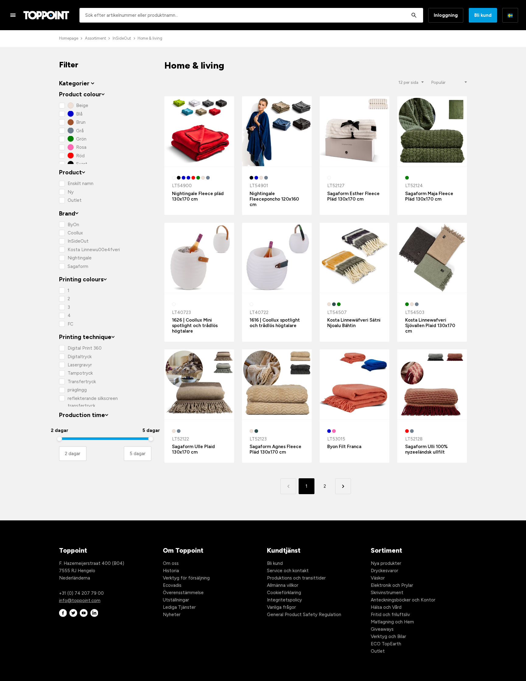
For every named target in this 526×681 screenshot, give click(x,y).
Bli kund (483, 15)
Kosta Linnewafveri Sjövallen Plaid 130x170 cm (430, 325)
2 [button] (325, 486)
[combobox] (251, 15)
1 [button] (306, 486)
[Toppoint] (46, 15)
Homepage (68, 38)
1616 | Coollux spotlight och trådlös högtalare (275, 322)
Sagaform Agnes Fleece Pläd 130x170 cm (275, 449)
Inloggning (446, 15)
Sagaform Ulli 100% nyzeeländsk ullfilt (426, 449)
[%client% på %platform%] (63, 613)
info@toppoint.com (79, 600)
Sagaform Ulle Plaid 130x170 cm (193, 449)
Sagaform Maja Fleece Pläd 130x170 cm (429, 196)
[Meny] (13, 15)
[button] (343, 486)
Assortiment (95, 38)
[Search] (414, 15)
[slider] (59, 438)
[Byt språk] (510, 15)
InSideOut (122, 38)
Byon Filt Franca (344, 446)
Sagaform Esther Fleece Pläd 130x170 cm (353, 196)
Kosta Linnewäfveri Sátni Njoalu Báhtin (353, 322)
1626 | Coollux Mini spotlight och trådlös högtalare (195, 325)
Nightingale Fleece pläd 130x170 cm (198, 196)
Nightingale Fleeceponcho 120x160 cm (274, 199)
